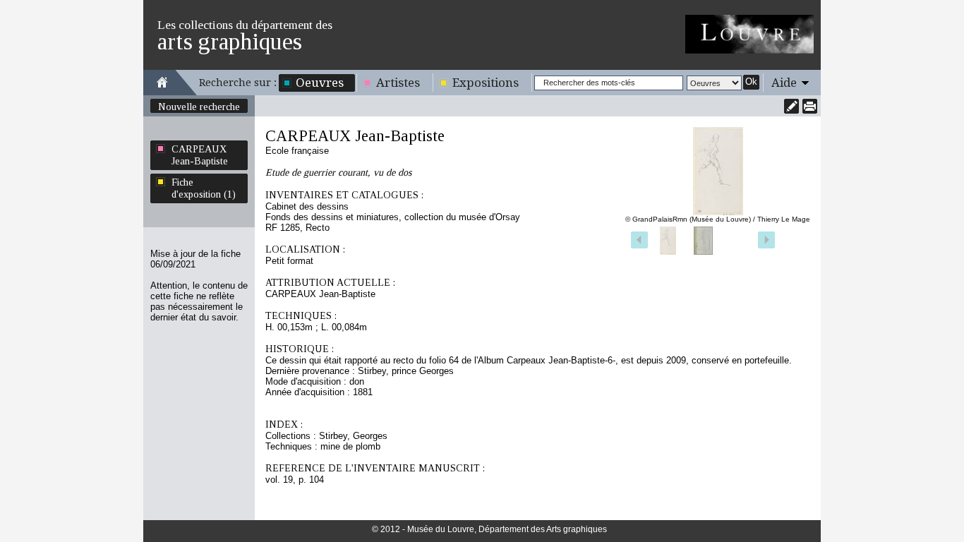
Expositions (485, 83)
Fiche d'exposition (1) (203, 188)
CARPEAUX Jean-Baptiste (199, 155)
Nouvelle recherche (199, 106)
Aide (784, 83)
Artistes (398, 83)
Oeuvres (320, 83)
